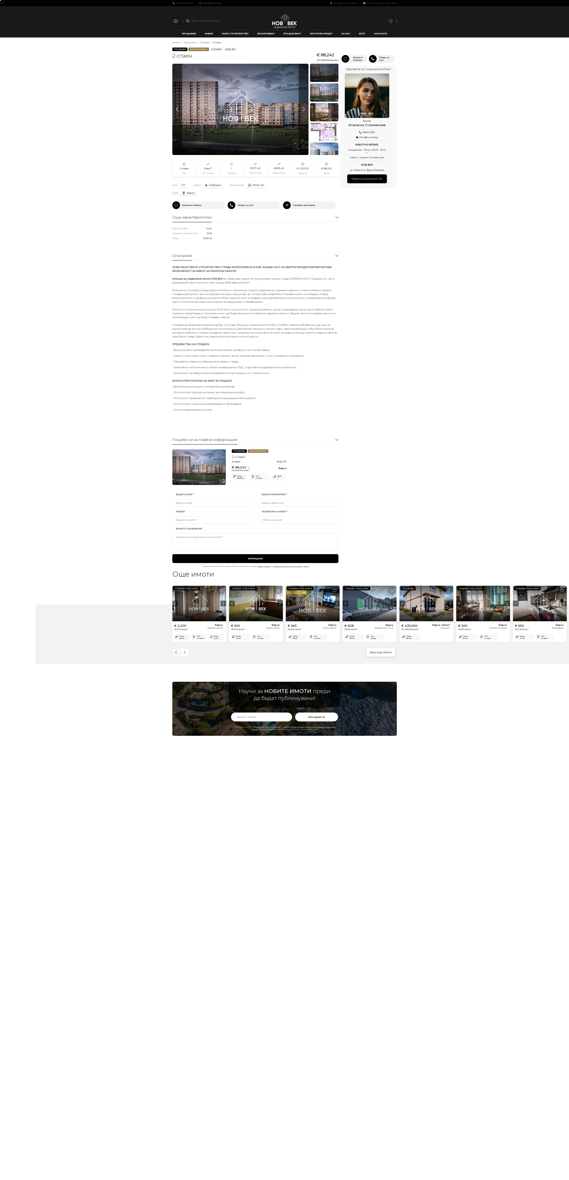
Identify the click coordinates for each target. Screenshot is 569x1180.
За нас (346, 33)
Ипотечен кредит (321, 33)
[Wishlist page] (391, 21)
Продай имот (292, 33)
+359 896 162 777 (184, 3)
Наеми (209, 33)
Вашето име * (185, 494)
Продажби (189, 33)
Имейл (180, 511)
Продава (204, 42)
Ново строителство (235, 33)
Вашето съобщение (189, 528)
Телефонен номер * (274, 511)
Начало (176, 42)
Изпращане (255, 558)
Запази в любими (192, 205)
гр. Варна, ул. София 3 (345, 3)
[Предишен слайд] (177, 109)
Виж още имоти (381, 652)
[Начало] (284, 21)
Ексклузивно (266, 33)
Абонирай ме (316, 717)
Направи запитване (304, 205)
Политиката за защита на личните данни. (291, 566)
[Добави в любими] (221, 590)
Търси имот (190, 42)
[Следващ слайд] (304, 109)
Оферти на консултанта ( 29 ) (366, 179)
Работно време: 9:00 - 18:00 (382, 3)
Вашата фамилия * (274, 494)
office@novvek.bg (212, 3)
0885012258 (368, 132)
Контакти (380, 33)
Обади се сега (245, 205)
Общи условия (264, 566)
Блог (362, 33)
